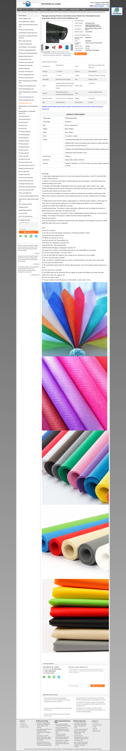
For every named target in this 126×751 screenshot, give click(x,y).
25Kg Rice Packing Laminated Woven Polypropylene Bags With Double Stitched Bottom (62, 736)
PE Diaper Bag (23, 141)
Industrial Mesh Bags (25, 180)
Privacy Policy (28, 749)
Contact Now (29, 232)
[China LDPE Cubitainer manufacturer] (27, 3)
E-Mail (94, 727)
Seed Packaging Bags (25, 89)
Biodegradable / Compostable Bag (28, 106)
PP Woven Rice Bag (24, 65)
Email (107, 4)
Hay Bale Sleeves (24, 59)
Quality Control (54, 9)
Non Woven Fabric (33, 12)
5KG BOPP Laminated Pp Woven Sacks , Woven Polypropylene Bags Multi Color (62, 743)
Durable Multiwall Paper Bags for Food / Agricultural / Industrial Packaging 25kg (44, 744)
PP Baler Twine (23, 174)
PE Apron (21, 128)
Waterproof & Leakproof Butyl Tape (28, 199)
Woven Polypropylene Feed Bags (28, 81)
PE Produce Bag (23, 131)
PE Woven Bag (23, 68)
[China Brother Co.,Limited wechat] (32, 238)
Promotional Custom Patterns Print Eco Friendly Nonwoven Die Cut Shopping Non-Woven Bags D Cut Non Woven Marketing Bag (90, 709)
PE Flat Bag (22, 122)
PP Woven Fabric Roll (25, 29)
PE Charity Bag (23, 134)
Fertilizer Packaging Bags (26, 86)
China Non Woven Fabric (39, 749)
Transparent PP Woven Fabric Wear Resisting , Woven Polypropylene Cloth (80, 725)
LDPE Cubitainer (23, 18)
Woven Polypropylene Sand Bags (28, 92)
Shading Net (22, 207)
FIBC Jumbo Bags (24, 41)
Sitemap (95, 729)
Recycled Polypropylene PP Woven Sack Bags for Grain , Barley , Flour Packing (43, 725)
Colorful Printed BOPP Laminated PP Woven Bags (63, 725)
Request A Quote (100, 4)
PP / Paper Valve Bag (25, 71)
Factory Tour (44, 9)
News (83, 9)
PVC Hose (22, 213)
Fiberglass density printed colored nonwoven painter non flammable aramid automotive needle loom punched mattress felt (57, 53)
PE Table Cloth (23, 153)
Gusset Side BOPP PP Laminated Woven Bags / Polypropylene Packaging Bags (62, 730)
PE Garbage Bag (23, 119)
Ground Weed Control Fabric (27, 33)
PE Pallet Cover (23, 159)
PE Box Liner (22, 156)
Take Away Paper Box (25, 190)
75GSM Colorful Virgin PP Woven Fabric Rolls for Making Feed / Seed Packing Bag (81, 731)
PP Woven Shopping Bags (26, 50)
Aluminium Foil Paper (25, 183)
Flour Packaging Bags (25, 74)
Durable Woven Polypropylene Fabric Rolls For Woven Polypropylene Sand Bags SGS (81, 738)
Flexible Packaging (24, 44)
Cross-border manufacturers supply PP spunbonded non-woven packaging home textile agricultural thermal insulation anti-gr (91, 704)
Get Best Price (67, 55)
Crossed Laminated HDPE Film (27, 196)
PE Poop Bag (22, 144)
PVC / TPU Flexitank (24, 216)
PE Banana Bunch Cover (26, 165)
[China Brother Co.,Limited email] (21, 238)
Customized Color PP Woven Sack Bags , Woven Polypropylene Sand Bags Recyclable (44, 738)
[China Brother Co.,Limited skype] (37, 238)
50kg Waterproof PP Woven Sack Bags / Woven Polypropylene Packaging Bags (44, 731)
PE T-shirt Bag (23, 116)
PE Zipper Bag (23, 147)
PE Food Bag (22, 137)
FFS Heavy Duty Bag (24, 177)
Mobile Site (97, 731)
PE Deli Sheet (22, 150)
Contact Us (64, 9)
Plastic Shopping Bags (25, 100)
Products (27, 9)
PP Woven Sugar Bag (25, 77)
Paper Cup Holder (24, 193)
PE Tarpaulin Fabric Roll (25, 21)
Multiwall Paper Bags (25, 56)
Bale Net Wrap (23, 171)
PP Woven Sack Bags (25, 62)
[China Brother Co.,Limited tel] (20, 241)
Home (20, 9)
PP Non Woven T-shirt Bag (26, 47)
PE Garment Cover (24, 162)
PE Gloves (22, 125)
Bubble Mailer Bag (24, 210)
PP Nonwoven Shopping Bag (27, 53)
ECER (100, 749)
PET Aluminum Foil (24, 204)
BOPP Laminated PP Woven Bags (28, 24)
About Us (35, 9)
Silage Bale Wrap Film (25, 168)
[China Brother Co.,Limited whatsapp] (27, 238)
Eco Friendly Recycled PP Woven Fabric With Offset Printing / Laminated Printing (81, 744)
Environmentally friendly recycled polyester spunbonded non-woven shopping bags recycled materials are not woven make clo (57, 699)
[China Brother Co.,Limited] (108, 6)
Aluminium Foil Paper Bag (26, 187)
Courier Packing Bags (25, 97)
